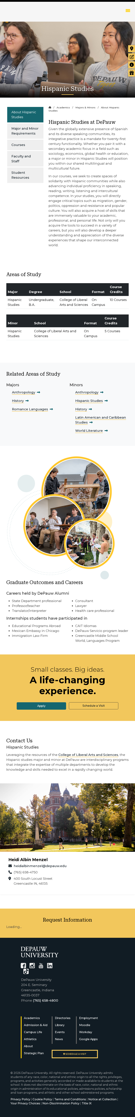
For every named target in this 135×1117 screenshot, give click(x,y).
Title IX (87, 1103)
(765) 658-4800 (45, 1000)
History (18, 401)
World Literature (89, 431)
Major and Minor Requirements (24, 130)
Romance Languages (30, 409)
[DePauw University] (40, 952)
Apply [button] (41, 706)
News (59, 1039)
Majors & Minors (85, 107)
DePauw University (24, 14)
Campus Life (33, 1032)
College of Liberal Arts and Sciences (88, 755)
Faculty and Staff (21, 158)
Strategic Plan (34, 1053)
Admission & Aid (35, 1025)
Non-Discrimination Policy (60, 1103)
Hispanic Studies (89, 401)
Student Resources (20, 175)
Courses (18, 145)
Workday (85, 1032)
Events (60, 1032)
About (28, 1046)
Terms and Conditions (70, 1099)
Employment (88, 1018)
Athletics (30, 1039)
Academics (63, 107)
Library (60, 1025)
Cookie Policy (42, 1099)
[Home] (50, 107)
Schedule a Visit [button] (93, 705)
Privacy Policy (20, 1099)
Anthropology (23, 392)
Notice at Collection (102, 1099)
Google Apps (88, 1039)
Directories (62, 1018)
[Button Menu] (128, 10)
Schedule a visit (75, 1054)
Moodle (84, 1025)
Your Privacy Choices (25, 1103)
